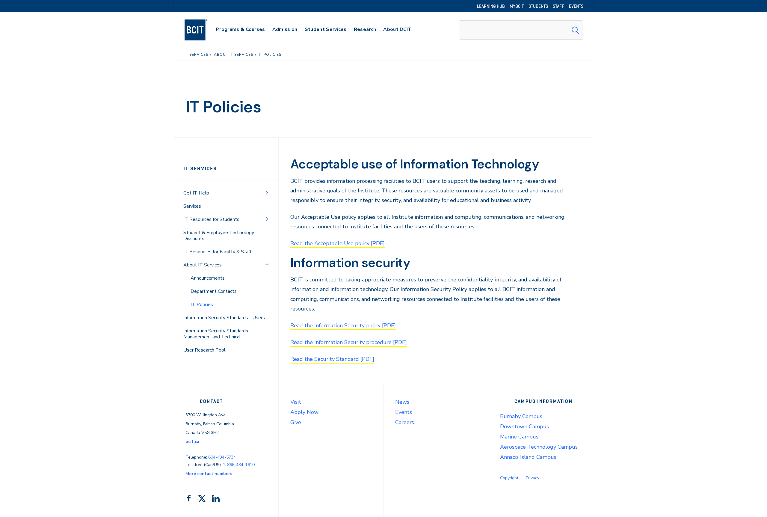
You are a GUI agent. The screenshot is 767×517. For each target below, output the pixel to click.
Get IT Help (196, 193)
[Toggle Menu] (267, 192)
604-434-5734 (222, 457)
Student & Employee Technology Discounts (218, 235)
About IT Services (202, 265)
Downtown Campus (524, 426)
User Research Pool (204, 350)
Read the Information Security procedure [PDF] (348, 342)
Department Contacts (214, 291)
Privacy (532, 478)
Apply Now (304, 412)
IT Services (200, 168)
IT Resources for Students (211, 219)
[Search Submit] (575, 30)
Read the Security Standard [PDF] (332, 359)
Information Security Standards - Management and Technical (217, 334)
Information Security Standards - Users (224, 317)
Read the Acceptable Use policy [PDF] (337, 243)
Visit (295, 402)
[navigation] (202, 30)
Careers (404, 422)
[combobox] (521, 30)
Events (403, 412)
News (402, 402)
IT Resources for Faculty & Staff (217, 251)
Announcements (208, 278)
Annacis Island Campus (528, 457)
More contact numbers (208, 474)
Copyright (509, 478)
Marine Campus (519, 436)
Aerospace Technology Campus (539, 446)
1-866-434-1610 (239, 465)
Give (295, 422)
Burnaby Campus (521, 416)
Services (192, 206)
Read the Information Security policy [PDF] (343, 325)
